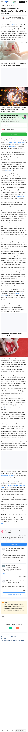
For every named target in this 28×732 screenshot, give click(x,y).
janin (5, 407)
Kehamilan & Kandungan (11, 5)
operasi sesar (11, 146)
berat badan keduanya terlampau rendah (15, 142)
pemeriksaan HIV (20, 196)
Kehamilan (3, 5)
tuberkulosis (8, 170)
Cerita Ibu (20, 5)
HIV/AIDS (12, 24)
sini (2, 523)
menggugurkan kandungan (7, 475)
